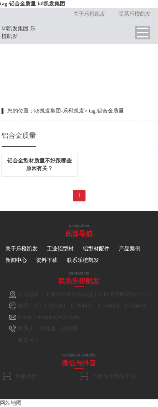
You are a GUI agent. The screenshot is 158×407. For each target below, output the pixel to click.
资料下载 (47, 260)
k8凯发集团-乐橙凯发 (59, 111)
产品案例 (129, 249)
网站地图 (10, 403)
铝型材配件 (96, 249)
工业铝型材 (60, 249)
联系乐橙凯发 (134, 14)
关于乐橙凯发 (89, 14)
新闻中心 (16, 260)
